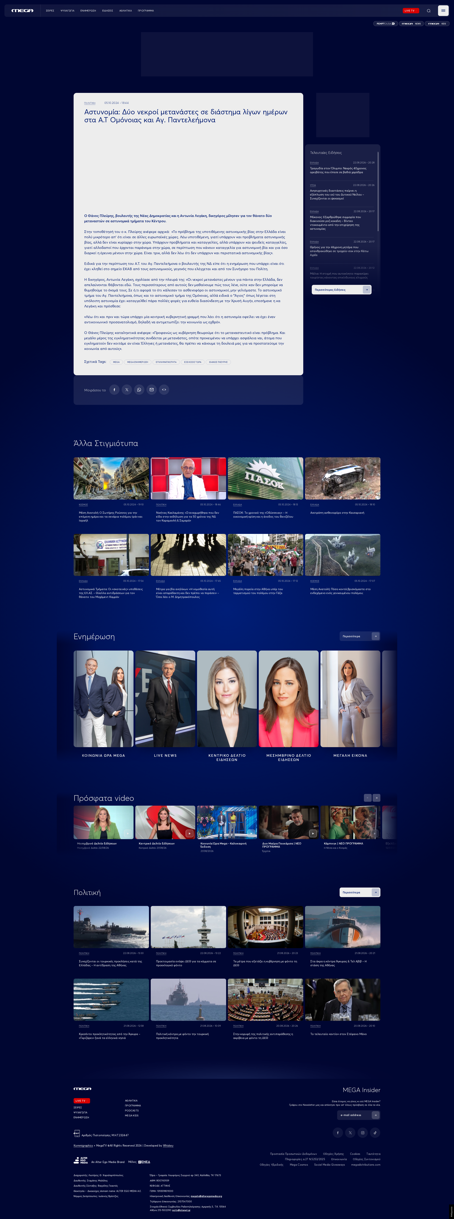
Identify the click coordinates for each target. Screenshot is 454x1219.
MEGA (116, 362)
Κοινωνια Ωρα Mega (103, 755)
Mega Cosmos (299, 1164)
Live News (165, 755)
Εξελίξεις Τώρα (396, 843)
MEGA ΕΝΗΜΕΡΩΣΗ (137, 362)
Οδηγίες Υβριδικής (272, 1164)
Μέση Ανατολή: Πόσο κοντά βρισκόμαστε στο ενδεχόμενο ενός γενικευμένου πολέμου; (340, 591)
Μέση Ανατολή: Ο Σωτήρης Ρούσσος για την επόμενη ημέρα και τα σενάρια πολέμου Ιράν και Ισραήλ (110, 516)
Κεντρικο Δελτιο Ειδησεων (227, 757)
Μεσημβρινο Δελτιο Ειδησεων (288, 757)
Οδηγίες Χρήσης (333, 1154)
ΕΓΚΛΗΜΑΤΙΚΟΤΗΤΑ (166, 362)
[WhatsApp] (139, 389)
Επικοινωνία (339, 1159)
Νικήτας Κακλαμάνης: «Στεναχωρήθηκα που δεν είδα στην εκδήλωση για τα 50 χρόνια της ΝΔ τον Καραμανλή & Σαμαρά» (187, 516)
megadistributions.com (365, 1164)
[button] (443, 10)
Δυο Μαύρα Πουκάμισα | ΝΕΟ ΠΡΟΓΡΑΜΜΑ (281, 845)
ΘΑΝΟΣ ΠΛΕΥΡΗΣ (218, 362)
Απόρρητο (451, 1212)
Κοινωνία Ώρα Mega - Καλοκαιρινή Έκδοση (224, 845)
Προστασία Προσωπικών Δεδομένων (293, 1154)
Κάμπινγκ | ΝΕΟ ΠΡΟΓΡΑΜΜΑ (343, 843)
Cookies (355, 1154)
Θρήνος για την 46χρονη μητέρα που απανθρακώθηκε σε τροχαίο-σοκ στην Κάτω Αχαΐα (339, 251)
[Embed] (164, 389)
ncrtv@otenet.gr (181, 1210)
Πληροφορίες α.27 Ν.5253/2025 (305, 1159)
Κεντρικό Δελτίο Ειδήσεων (157, 843)
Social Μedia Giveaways (329, 1164)
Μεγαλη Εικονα (350, 755)
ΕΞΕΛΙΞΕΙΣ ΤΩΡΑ (192, 362)
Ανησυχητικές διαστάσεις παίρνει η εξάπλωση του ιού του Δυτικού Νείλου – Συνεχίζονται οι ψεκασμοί (337, 194)
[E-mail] (151, 389)
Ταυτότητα (373, 1154)
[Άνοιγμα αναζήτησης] (428, 10)
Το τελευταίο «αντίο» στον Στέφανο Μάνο (338, 1034)
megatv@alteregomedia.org (206, 1196)
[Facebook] (114, 389)
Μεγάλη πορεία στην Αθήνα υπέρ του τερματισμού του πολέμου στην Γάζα (258, 591)
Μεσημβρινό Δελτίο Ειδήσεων (97, 843)
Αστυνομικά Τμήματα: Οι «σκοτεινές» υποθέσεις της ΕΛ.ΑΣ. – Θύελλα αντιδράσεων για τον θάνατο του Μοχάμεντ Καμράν (111, 593)
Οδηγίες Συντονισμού (366, 1159)
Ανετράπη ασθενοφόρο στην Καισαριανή (337, 512)
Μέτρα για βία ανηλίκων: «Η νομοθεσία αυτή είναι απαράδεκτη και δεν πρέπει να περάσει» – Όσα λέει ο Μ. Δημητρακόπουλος (187, 593)
